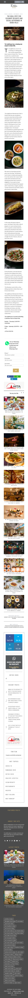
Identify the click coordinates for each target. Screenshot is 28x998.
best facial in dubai (19, 930)
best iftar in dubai (19, 933)
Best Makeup (10, 799)
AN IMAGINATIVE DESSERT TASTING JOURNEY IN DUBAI (14, 520)
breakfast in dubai (19, 947)
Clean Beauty (10, 782)
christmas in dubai (9, 954)
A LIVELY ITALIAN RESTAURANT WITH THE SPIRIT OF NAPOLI (14, 502)
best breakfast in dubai (10, 926)
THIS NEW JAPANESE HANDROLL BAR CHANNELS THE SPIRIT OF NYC (14, 555)
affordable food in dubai (10, 921)
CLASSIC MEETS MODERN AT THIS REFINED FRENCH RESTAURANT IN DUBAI (14, 591)
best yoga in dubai (9, 947)
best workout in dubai (10, 945)
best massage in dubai (10, 937)
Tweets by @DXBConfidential (13, 755)
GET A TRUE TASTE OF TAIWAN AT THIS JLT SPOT (14, 467)
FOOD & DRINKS (9, 14)
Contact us (17, 993)
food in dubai (8, 959)
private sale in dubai (9, 970)
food (19, 956)
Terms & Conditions (18, 991)
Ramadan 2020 (11, 770)
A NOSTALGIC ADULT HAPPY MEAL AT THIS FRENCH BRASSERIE (14, 430)
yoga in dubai (17, 982)
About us (10, 993)
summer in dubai (18, 975)
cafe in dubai (20, 952)
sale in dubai (17, 973)
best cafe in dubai (9, 930)
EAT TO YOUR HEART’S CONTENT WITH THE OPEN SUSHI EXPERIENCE (14, 573)
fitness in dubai (12, 956)
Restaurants (10, 786)
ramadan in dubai (8, 973)
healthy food (15, 961)
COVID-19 (9, 766)
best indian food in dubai (10, 935)
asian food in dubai (9, 923)
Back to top (13, 994)
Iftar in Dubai (15, 963)
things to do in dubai (9, 978)
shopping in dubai (9, 975)
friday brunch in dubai (17, 959)
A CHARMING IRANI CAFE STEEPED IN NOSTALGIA (14, 484)
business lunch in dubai (10, 952)
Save (16, 370)
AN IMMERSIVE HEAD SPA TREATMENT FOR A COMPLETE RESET (15, 700)
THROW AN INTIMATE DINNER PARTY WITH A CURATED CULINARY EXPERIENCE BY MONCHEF (14, 626)
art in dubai (20, 921)
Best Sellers (10, 794)
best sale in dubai (9, 942)
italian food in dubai (9, 968)
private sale (18, 968)
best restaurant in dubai (10, 940)
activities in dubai (9, 919)
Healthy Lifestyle (12, 778)
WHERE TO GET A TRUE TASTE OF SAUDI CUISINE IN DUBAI (14, 617)
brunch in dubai (8, 949)
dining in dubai (18, 954)
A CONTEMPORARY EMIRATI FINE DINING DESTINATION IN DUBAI (14, 537)
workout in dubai (8, 982)
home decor (7, 963)
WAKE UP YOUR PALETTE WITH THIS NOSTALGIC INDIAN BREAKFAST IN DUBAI (14, 412)
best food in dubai (9, 933)
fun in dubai (7, 961)
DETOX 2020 (10, 774)
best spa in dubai (18, 942)
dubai (6, 956)
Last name (7, 363)
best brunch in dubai (9, 928)
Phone (6, 353)
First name (7, 358)
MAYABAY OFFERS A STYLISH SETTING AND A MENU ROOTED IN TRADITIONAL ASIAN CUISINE (14, 449)
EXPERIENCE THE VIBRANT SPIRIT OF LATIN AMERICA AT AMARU (14, 610)
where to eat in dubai (9, 980)
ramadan (18, 970)
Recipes (8, 790)
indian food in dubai (9, 966)
